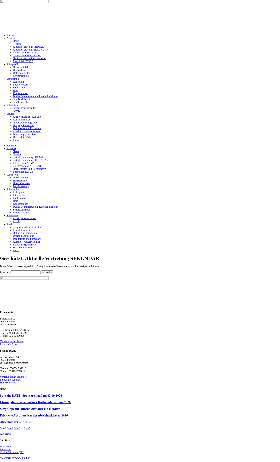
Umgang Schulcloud (23, 125)
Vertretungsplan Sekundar (13, 376)
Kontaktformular (21, 119)
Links (16, 140)
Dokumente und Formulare (27, 128)
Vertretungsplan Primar (11, 341)
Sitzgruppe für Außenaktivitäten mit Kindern (30, 409)
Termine (17, 43)
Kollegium (18, 81)
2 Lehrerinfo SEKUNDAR (27, 55)
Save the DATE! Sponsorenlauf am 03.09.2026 (31, 395)
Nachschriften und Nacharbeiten (29, 58)
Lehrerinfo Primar (9, 344)
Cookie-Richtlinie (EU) (12, 452)
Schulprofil (12, 64)
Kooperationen (20, 93)
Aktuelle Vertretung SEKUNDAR (30, 49)
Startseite (11, 35)
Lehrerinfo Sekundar (10, 379)
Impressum (5, 449)
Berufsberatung (21, 75)
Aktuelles (11, 38)
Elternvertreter (20, 84)
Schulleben (12, 105)
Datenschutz (6, 446)
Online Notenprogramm (25, 122)
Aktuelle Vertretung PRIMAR (28, 46)
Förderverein (19, 87)
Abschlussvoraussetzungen (27, 131)
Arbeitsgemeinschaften (24, 108)
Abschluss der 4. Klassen (16, 422)
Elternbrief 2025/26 (23, 61)
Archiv (16, 110)
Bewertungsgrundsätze (24, 134)
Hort (15, 90)
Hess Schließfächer (23, 137)
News (16, 41)
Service (10, 113)
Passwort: (5, 272)
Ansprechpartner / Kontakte (27, 116)
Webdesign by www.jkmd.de (15, 457)
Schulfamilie (12, 78)
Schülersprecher (21, 102)
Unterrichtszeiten (21, 73)
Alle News (5, 433)
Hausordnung (20, 70)
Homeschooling (8, 382)
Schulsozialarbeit (21, 99)
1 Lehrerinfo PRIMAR (24, 52)
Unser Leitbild (20, 67)
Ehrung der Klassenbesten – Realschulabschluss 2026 (35, 402)
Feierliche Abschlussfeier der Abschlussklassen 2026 (34, 415)
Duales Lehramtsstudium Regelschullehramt (35, 96)
